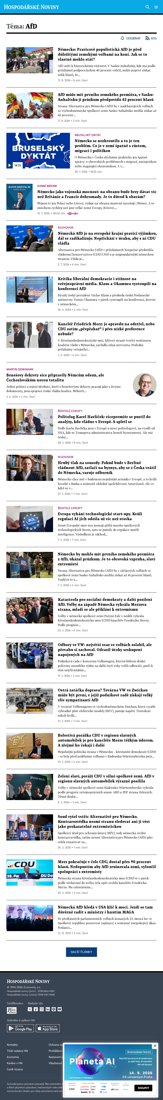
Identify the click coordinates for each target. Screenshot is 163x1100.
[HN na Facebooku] (36, 1009)
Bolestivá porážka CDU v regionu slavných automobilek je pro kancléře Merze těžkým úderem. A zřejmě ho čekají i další (106, 740)
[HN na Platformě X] (30, 1009)
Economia (13, 1057)
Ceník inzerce (15, 1069)
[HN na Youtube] (60, 1009)
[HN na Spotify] (54, 1009)
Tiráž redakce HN (17, 1051)
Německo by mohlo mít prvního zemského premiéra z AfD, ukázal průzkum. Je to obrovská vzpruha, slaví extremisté (106, 559)
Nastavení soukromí (61, 1057)
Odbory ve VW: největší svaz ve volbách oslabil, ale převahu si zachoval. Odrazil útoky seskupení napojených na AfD (105, 650)
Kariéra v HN (14, 1063)
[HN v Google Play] (20, 1028)
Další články (81, 952)
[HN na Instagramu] (42, 1009)
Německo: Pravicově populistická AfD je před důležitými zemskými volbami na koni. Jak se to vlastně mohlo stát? (102, 54)
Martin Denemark (19, 369)
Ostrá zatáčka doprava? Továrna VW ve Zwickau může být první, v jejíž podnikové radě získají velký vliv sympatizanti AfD (105, 695)
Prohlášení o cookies (61, 1051)
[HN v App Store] (48, 1028)
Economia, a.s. (32, 987)
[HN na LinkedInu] (48, 1009)
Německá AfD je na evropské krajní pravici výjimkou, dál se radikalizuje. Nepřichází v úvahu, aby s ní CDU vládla (107, 238)
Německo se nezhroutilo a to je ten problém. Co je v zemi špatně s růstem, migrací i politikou (110, 146)
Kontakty (12, 1045)
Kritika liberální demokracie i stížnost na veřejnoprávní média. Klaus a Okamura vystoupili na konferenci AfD (107, 284)
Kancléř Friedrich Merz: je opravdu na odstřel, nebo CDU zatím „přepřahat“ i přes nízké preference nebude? (106, 329)
